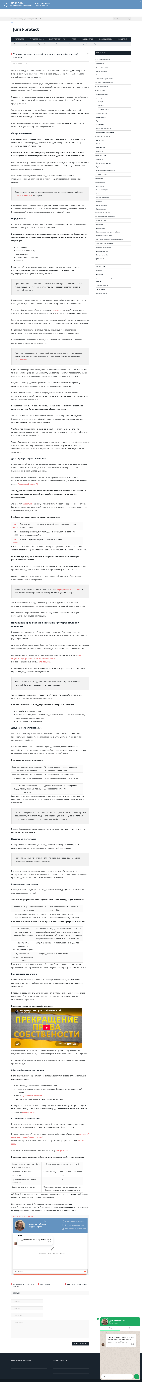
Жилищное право (102, 190)
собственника (21, 359)
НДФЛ (98, 167)
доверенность (28, 1112)
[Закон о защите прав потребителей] (77, 1280)
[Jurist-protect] (25, 29)
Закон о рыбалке (45, 1284)
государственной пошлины (68, 589)
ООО (98, 144)
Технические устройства (104, 79)
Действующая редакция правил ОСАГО (26, 19)
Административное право (104, 82)
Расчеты (99, 282)
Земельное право (102, 197)
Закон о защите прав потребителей (78, 1284)
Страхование (99, 259)
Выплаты (99, 270)
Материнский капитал (104, 236)
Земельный (100, 159)
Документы (100, 63)
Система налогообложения (105, 171)
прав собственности (23, 195)
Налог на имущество (103, 163)
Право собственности (103, 121)
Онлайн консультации (102, 213)
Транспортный (101, 174)
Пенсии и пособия (102, 255)
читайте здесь (44, 662)
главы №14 (27, 504)
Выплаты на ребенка (103, 247)
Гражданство (87, 39)
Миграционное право (103, 128)
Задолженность (101, 113)
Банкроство (100, 140)
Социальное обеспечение (104, 243)
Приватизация (101, 209)
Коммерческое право (102, 136)
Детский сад (100, 228)
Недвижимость (105, 39)
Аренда (100, 102)
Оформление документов (105, 132)
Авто (74, 39)
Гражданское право (101, 94)
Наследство (19, 39)
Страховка (100, 75)
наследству (56, 310)
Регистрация (100, 148)
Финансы (99, 151)
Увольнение (100, 289)
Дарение (101, 105)
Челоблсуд (122, 39)
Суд (96, 263)
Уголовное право (101, 293)
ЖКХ (97, 194)
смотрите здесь (62, 1150)
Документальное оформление (106, 278)
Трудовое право (37, 39)
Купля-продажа (101, 71)
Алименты (99, 224)
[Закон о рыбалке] (50, 1280)
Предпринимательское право (105, 217)
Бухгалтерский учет (57, 39)
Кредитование (101, 117)
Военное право (100, 90)
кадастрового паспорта (32, 1095)
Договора (99, 274)
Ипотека (99, 201)
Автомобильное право (102, 60)
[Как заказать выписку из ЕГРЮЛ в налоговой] (23, 1280)
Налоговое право (101, 155)
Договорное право (102, 98)
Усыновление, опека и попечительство (109, 240)
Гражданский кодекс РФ (28, 484)
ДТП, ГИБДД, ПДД (102, 67)
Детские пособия (102, 251)
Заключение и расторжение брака (108, 232)
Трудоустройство (102, 286)
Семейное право (100, 220)
